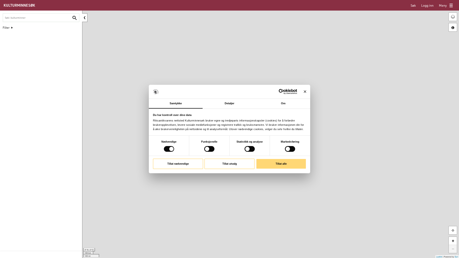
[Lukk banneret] (305, 91)
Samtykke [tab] (176, 103)
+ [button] (453, 241)
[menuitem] (413, 5)
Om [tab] (283, 103)
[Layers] (453, 17)
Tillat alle (281, 163)
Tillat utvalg (229, 163)
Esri (392, 256)
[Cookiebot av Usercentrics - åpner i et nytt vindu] (281, 91)
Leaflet (375, 256)
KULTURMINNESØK (19, 5)
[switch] (209, 149)
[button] (453, 230)
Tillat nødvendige (178, 163)
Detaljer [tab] (230, 103)
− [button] (453, 249)
